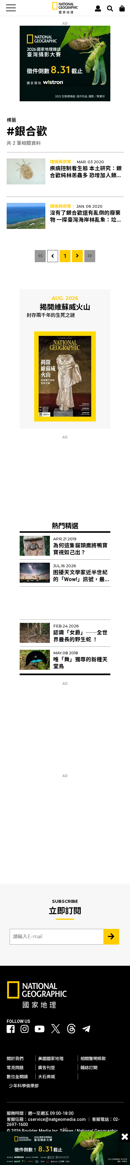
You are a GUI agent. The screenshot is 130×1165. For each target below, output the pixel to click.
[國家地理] (65, 12)
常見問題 (15, 1067)
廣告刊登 (46, 1067)
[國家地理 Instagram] (24, 1029)
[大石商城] (122, 8)
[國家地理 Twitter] (55, 1030)
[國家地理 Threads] (71, 1030)
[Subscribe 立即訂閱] (111, 937)
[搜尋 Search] (110, 8)
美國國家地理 (50, 1058)
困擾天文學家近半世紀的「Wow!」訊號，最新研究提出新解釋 (81, 579)
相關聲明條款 (93, 1058)
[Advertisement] (65, 477)
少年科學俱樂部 (24, 1085)
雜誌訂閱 (88, 1067)
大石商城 (46, 1076)
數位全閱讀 (17, 1076)
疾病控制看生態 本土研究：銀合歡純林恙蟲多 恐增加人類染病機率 (86, 175)
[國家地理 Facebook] (11, 1029)
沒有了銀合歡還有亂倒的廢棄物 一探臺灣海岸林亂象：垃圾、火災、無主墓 (85, 220)
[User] (98, 8)
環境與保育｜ (62, 161)
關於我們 (15, 1058)
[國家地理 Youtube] (39, 1029)
